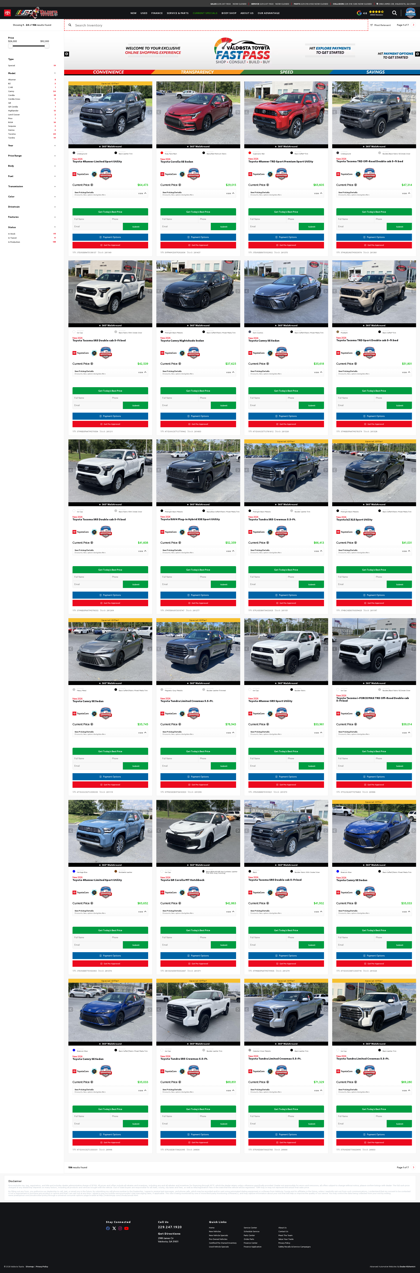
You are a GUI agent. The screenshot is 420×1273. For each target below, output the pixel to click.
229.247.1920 (262, 4)
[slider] (10, 46)
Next (417, 54)
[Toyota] (7, 13)
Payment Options (112, 237)
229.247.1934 (220, 4)
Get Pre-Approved (111, 245)
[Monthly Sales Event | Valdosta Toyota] (242, 54)
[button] (150, 112)
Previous (66, 54)
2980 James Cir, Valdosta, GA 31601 (397, 4)
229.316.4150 (304, 4)
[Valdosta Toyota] (36, 13)
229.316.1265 (345, 4)
